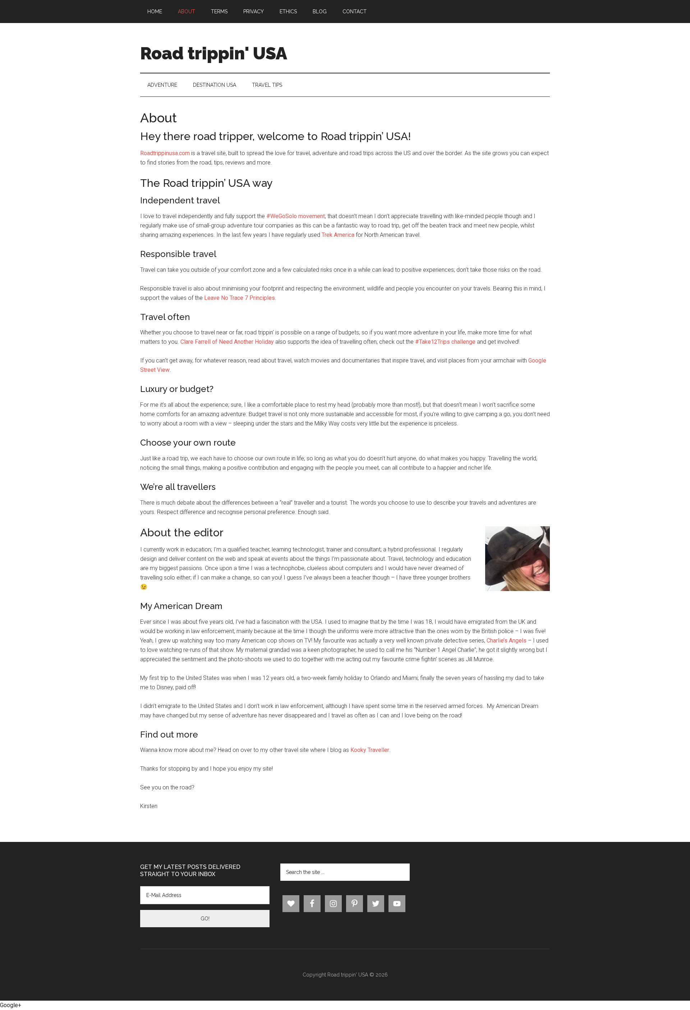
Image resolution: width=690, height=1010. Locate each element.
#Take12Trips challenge (445, 341)
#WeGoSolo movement (295, 216)
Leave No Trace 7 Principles (239, 297)
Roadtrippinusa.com (165, 153)
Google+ (10, 1005)
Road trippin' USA (213, 53)
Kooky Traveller (369, 750)
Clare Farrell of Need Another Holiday (227, 341)
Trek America (338, 234)
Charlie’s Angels (506, 640)
